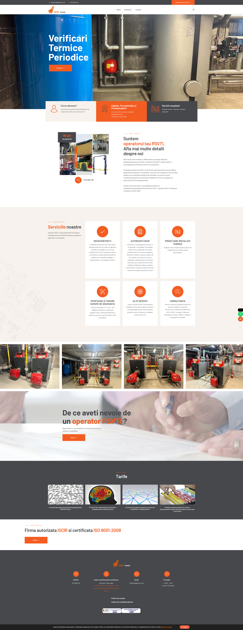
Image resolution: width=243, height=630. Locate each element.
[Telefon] (240, 319)
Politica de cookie (118, 598)
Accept (185, 627)
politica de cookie (166, 627)
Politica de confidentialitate (122, 602)
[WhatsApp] (240, 314)
